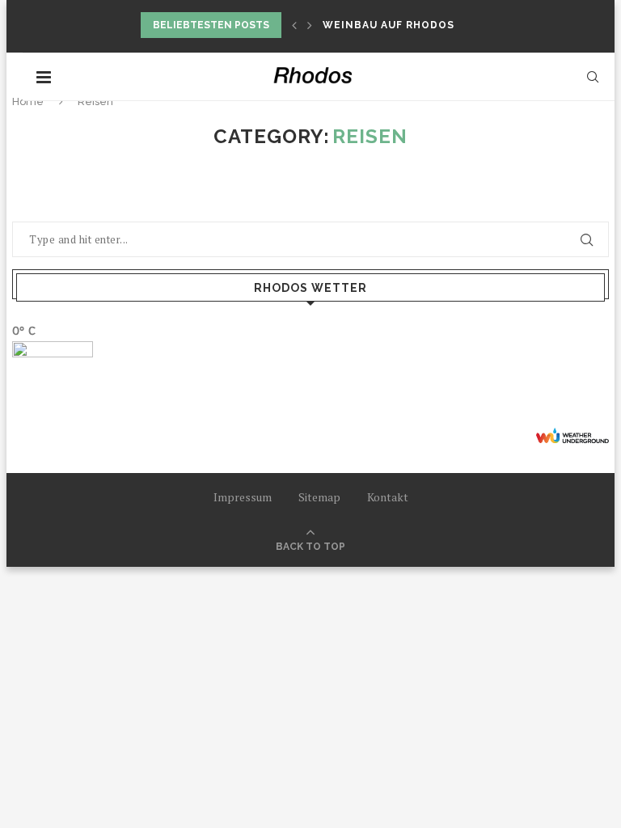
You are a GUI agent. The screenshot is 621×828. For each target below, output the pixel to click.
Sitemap (319, 497)
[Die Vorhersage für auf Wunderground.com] (572, 435)
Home (28, 101)
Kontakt (387, 497)
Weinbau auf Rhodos (388, 25)
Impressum (242, 497)
